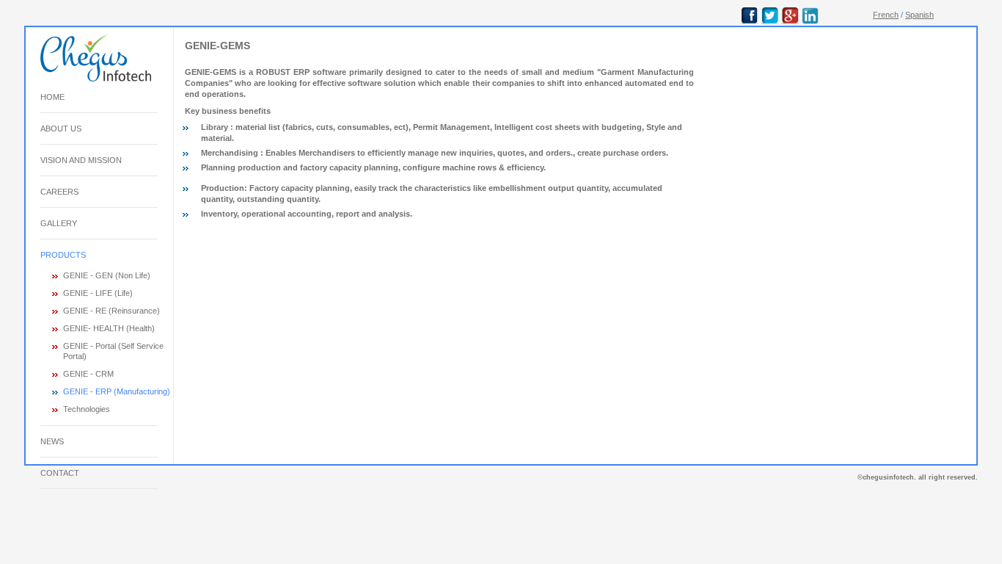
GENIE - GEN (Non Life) (106, 275)
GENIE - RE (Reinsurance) (111, 310)
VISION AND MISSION (81, 160)
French (886, 14)
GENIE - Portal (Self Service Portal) (113, 351)
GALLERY (58, 223)
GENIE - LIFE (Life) (98, 293)
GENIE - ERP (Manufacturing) (116, 391)
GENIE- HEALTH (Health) (109, 328)
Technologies (86, 409)
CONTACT (59, 473)
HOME (52, 97)
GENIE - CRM (88, 373)
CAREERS (59, 191)
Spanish (919, 14)
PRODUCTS (63, 254)
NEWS (52, 441)
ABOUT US (60, 128)
